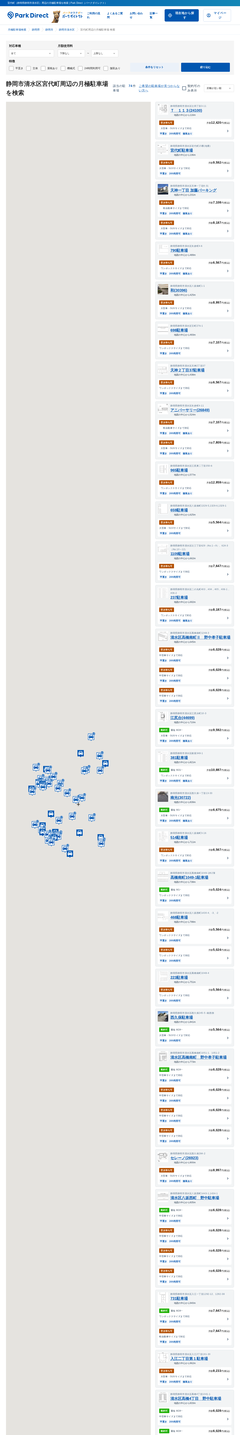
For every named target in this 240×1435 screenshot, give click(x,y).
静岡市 (49, 29)
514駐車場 (179, 837)
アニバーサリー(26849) (190, 410)
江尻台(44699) (182, 718)
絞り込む (205, 67)
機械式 (71, 68)
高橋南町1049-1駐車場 (189, 877)
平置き (19, 68)
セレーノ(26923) (184, 1158)
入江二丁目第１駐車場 (189, 1358)
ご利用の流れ (93, 15)
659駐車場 (179, 510)
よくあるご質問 (115, 15)
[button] (82, 797)
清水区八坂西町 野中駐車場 (194, 1198)
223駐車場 (179, 977)
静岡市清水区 (67, 29)
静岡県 (36, 29)
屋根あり (52, 68)
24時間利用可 (92, 68)
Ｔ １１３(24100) (186, 110)
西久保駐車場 (181, 1017)
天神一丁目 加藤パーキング (193, 190)
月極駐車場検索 (17, 29)
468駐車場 (179, 917)
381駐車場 (179, 758)
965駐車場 (179, 470)
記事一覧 (154, 15)
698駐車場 (179, 330)
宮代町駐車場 (181, 150)
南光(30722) (180, 797)
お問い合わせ (136, 15)
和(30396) (178, 290)
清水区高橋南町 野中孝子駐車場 (198, 1057)
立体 (35, 68)
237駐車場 (179, 597)
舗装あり (115, 68)
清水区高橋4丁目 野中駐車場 (195, 1398)
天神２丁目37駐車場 (187, 370)
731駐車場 (179, 1298)
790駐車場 (179, 250)
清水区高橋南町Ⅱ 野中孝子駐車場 (200, 637)
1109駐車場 (180, 554)
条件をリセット (154, 67)
